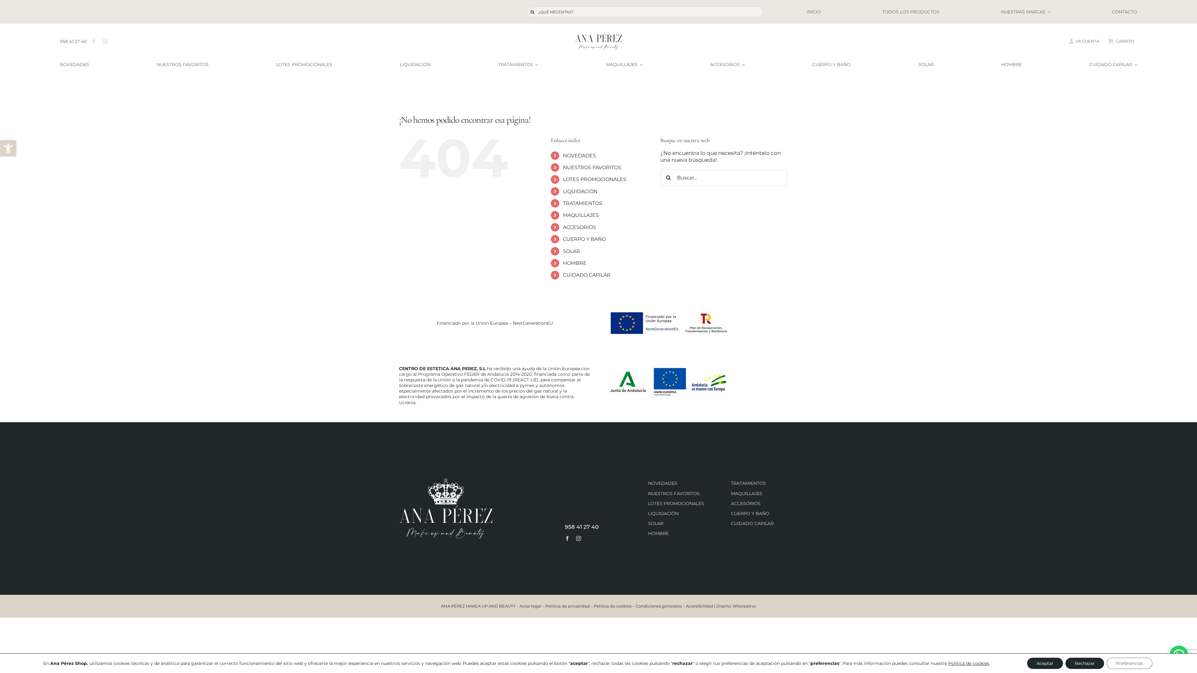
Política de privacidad (568, 606)
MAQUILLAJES (581, 215)
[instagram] (105, 41)
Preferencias (1129, 663)
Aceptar (1045, 663)
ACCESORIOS (579, 227)
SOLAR (571, 251)
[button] (8, 148)
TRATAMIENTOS (582, 203)
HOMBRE (575, 263)
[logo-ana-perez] (598, 35)
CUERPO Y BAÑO (584, 239)
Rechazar (1085, 663)
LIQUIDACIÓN (580, 191)
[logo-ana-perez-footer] (446, 481)
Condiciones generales (659, 606)
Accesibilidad (699, 606)
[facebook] (93, 41)
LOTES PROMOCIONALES (594, 179)
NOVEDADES (579, 156)
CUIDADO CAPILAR (587, 275)
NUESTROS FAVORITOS (592, 167)
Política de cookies (613, 606)
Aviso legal (530, 606)
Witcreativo (744, 606)
